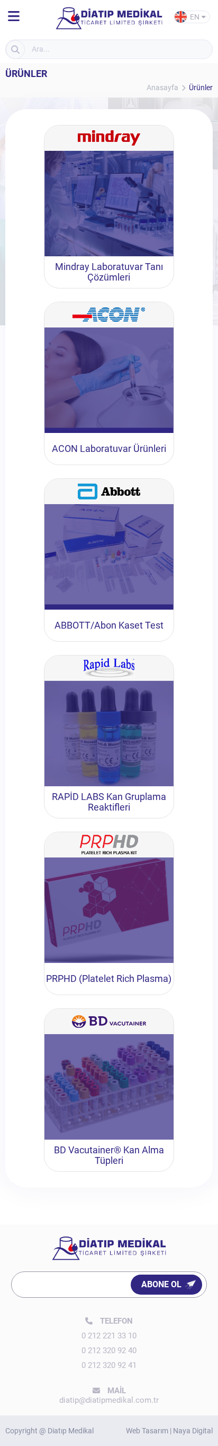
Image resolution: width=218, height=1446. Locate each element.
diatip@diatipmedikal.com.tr (109, 1400)
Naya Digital (193, 1430)
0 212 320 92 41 (109, 1365)
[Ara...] (15, 49)
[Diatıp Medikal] (14, 16)
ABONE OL (161, 1284)
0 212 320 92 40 (109, 1350)
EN (196, 18)
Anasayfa (162, 87)
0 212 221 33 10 (109, 1336)
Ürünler (201, 87)
